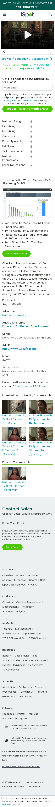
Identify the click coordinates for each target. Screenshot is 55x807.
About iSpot (9, 687)
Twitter (20, 326)
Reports (7, 655)
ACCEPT (17, 804)
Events (6, 665)
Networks (32, 575)
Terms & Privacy (34, 782)
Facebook (8, 326)
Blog (34, 655)
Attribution (28, 606)
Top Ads (7, 629)
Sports (33, 580)
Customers (25, 687)
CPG (42, 580)
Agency (6, 580)
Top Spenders (23, 629)
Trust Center (33, 786)
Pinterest (43, 326)
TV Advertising (10, 669)
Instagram (21, 718)
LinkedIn (7, 718)
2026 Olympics (37, 638)
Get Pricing (26, 696)
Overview (7, 575)
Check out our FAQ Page (30, 386)
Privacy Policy (11, 100)
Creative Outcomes (34, 660)
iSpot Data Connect (13, 584)
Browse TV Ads (10, 633)
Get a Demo (9, 696)
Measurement (10, 606)
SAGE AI (32, 584)
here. (4, 760)
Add (16, 367)
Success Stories (11, 660)
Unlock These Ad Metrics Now (27, 109)
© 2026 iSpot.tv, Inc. (12, 782)
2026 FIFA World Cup (14, 638)
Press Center (9, 691)
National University (14, 315)
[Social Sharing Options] (4, 51)
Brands (20, 575)
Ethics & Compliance (13, 786)
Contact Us (27, 691)
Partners (42, 691)
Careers (39, 687)
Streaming (20, 580)
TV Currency (35, 665)
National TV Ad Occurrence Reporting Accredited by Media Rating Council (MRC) (28, 741)
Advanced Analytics (13, 611)
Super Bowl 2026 (31, 633)
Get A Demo (12, 547)
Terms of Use (30, 100)
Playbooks (19, 665)
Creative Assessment (28, 602)
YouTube (31, 326)
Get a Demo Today (16, 253)
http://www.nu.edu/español (19, 349)
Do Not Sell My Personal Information (21, 766)
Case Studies (22, 655)
